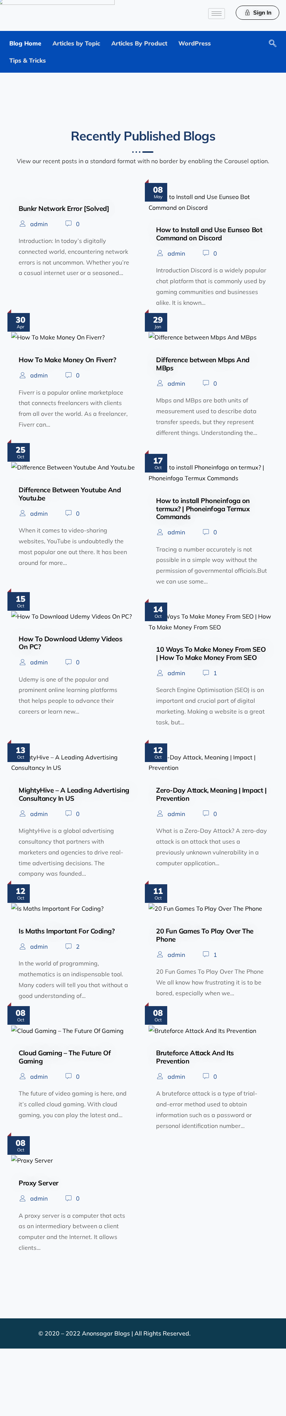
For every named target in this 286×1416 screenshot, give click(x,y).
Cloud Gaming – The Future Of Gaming (65, 1057)
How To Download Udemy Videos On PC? (70, 643)
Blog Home (25, 43)
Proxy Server (38, 1183)
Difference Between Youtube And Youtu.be (70, 494)
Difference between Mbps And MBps (203, 363)
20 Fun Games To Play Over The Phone (205, 935)
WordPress (194, 43)
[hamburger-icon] (216, 13)
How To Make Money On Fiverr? (67, 359)
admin (39, 224)
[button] (270, 44)
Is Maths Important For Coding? (67, 931)
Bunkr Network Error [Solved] (64, 208)
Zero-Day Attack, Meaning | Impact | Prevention (211, 794)
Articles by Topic (76, 43)
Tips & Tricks (27, 60)
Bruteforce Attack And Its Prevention (195, 1057)
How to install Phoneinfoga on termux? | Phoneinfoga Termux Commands (203, 508)
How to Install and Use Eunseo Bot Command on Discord (209, 233)
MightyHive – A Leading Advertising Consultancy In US (74, 794)
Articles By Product (139, 43)
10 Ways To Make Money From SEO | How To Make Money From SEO (211, 653)
